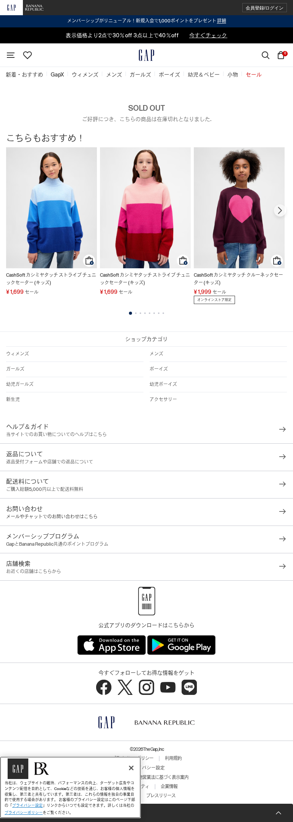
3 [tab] (140, 313)
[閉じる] (131, 768)
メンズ (156, 354)
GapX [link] (57, 75)
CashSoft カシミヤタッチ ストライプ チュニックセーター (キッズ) (51, 278)
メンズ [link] (114, 75)
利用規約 (173, 758)
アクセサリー (163, 399)
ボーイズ (159, 369)
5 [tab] (149, 313)
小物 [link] (232, 75)
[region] (70, 787)
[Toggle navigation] (10, 55)
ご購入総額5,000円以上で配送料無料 (44, 489)
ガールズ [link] (140, 75)
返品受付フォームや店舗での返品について (49, 462)
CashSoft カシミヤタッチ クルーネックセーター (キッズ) (238, 278)
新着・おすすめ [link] (24, 75)
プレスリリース (160, 795)
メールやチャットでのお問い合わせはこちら (52, 516)
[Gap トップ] (146, 55)
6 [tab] (154, 313)
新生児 (13, 399)
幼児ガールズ (20, 384)
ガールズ (15, 369)
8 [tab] (163, 313)
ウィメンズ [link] (85, 75)
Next (280, 210)
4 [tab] (145, 313)
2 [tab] (136, 313)
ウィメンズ (17, 354)
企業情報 (169, 786)
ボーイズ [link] (169, 75)
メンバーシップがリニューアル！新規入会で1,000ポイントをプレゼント (146, 21)
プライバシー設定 (146, 768)
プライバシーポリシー (24, 813)
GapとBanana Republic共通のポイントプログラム (57, 544)
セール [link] (254, 75)
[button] (265, 7)
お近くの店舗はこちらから (33, 571)
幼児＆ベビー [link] (204, 75)
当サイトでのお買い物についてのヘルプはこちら (56, 434)
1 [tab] (130, 313)
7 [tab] (158, 313)
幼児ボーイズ (163, 384)
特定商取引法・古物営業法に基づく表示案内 (146, 777)
